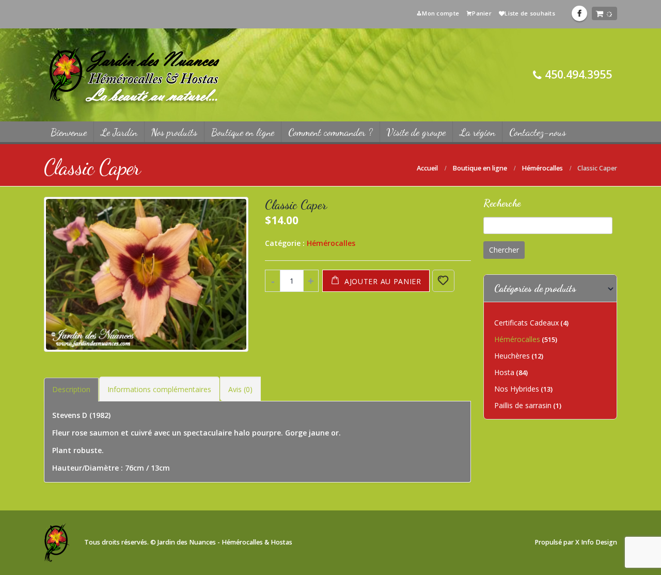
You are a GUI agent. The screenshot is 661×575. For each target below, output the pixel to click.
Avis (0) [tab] (240, 389)
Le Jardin (119, 132)
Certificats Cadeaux (526, 323)
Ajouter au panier (382, 281)
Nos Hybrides (516, 389)
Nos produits (174, 132)
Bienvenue (69, 132)
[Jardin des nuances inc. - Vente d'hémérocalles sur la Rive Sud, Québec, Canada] (134, 75)
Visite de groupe (416, 132)
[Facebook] (579, 13)
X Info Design (596, 542)
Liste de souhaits (530, 13)
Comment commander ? (330, 132)
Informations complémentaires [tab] (159, 389)
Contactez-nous (537, 132)
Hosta (504, 372)
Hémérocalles (331, 243)
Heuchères (512, 356)
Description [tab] (71, 389)
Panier (482, 13)
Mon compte (440, 13)
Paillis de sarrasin (523, 405)
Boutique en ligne (242, 132)
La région (477, 132)
